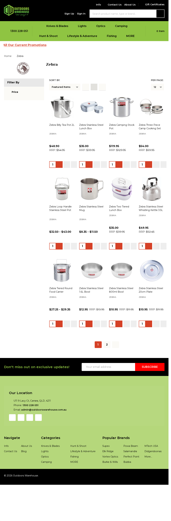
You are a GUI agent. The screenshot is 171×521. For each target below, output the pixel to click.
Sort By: (54, 80)
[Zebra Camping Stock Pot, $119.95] (77, 226)
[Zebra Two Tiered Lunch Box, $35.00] (77, 433)
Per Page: (157, 80)
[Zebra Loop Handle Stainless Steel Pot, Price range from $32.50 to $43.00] (77, 329)
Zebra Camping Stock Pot (64, 258)
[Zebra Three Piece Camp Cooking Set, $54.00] (136, 226)
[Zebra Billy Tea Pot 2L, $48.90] (77, 122)
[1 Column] (85, 87)
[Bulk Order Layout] (102, 87)
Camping (121, 26)
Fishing (112, 36)
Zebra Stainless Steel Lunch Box (127, 154)
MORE (130, 36)
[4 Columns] (94, 87)
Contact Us (115, 4)
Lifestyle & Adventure (82, 36)
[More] (70, 26)
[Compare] (90, 186)
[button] (12, 92)
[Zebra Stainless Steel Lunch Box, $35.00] (136, 122)
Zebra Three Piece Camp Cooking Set (131, 258)
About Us (130, 4)
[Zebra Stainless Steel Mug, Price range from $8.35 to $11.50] (136, 329)
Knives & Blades (57, 26)
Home (8, 56)
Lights (82, 26)
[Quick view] (82, 186)
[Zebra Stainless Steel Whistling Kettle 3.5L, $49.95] (136, 433)
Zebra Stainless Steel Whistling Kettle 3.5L (133, 466)
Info (98, 4)
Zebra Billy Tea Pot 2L (61, 154)
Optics (100, 26)
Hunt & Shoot (48, 36)
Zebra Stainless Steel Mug (124, 362)
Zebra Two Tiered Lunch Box (65, 466)
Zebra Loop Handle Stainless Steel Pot (71, 362)
